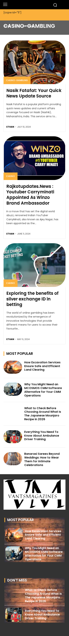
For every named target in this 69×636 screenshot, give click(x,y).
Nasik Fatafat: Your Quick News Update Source (33, 93)
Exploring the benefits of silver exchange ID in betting (32, 298)
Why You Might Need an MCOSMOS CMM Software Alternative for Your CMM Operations (43, 389)
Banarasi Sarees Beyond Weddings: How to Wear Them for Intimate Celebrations (42, 459)
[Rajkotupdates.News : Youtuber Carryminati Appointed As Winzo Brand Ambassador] (34, 158)
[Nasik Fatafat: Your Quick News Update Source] (34, 62)
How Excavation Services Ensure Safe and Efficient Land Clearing (42, 366)
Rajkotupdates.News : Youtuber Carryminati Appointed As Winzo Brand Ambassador (30, 194)
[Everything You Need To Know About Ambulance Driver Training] (13, 436)
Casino (10, 176)
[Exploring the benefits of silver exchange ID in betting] (34, 265)
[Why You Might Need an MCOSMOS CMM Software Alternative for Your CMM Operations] (13, 389)
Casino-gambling (17, 80)
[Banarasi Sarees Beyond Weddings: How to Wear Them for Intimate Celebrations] (13, 458)
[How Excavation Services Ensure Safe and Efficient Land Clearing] (13, 367)
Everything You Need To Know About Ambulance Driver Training (41, 435)
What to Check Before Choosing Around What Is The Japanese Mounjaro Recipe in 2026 (42, 413)
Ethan (10, 126)
